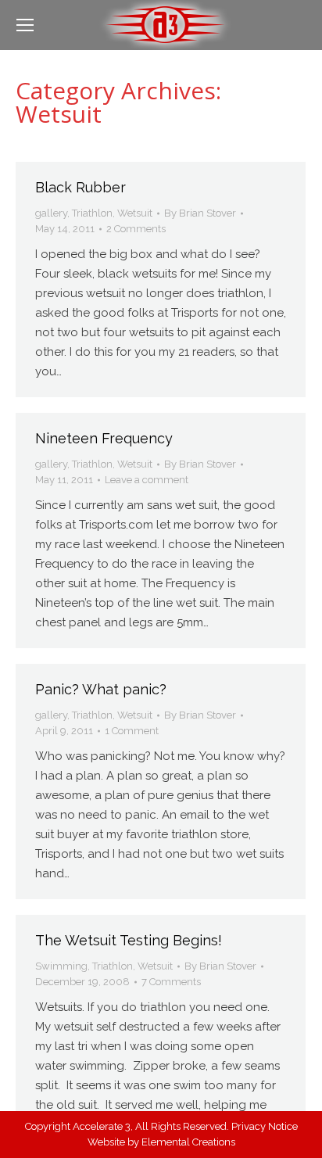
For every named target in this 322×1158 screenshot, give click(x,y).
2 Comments (136, 229)
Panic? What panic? (100, 689)
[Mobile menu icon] (25, 25)
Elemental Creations (188, 1142)
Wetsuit (134, 213)
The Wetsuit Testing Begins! (128, 940)
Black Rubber (80, 187)
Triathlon (92, 213)
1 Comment (132, 731)
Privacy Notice (264, 1126)
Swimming (61, 966)
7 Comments (171, 982)
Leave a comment (146, 480)
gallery (51, 213)
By (200, 213)
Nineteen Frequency (104, 438)
